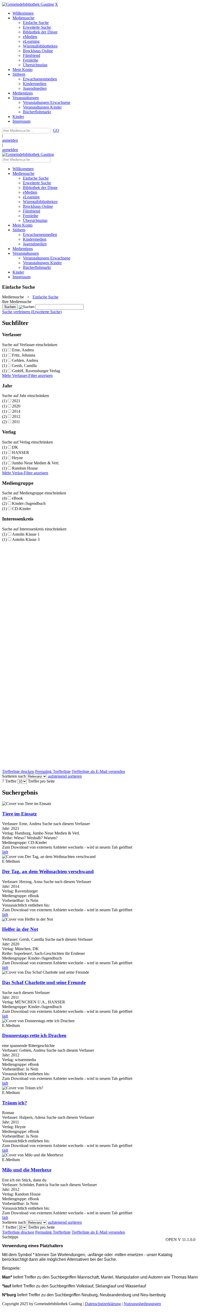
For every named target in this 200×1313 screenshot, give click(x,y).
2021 (16, 401)
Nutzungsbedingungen (142, 1304)
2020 (16, 406)
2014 (16, 411)
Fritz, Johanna (23, 355)
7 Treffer (9, 781)
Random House (25, 468)
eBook (17, 498)
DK (15, 447)
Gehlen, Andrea (25, 360)
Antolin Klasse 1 (26, 534)
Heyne (17, 458)
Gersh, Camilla (24, 365)
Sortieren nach (14, 776)
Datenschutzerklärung (103, 1304)
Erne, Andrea (23, 350)
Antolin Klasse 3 (26, 539)
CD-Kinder (21, 508)
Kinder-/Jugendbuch (29, 503)
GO (56, 130)
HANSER (20, 452)
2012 (16, 416)
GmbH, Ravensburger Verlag (36, 371)
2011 (16, 421)
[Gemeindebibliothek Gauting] (28, 4)
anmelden (10, 140)
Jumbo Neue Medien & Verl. (35, 463)
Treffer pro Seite (41, 781)
